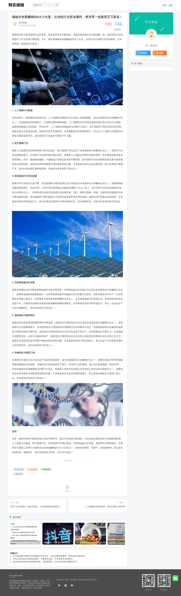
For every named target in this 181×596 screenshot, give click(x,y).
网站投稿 (47, 469)
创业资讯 (33, 469)
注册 (170, 5)
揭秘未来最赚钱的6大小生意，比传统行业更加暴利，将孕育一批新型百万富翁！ (67, 16)
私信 (120, 23)
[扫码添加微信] (175, 578)
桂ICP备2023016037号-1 (88, 579)
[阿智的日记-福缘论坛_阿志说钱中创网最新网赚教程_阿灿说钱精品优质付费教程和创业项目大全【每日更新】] (16, 4)
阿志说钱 (23, 22)
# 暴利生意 (18, 474)
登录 (164, 5)
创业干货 (20, 469)
